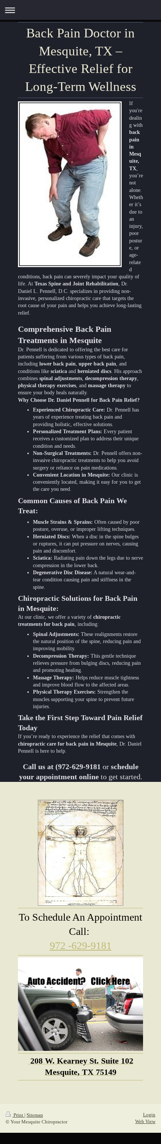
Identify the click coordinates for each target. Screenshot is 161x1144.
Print (18, 1115)
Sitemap (35, 1115)
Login (149, 1114)
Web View (145, 1121)
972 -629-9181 (81, 945)
